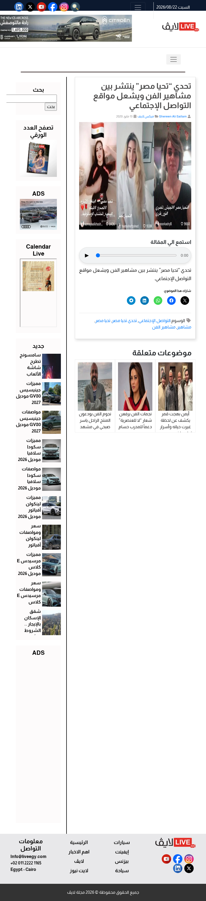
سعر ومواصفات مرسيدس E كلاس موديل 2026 (29, 595)
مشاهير (184, 327)
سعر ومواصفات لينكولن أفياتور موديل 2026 (29, 538)
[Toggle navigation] (137, 7)
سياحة (122, 870)
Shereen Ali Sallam (173, 116)
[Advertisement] (38, 738)
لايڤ (79, 861)
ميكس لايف (146, 116)
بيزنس (122, 861)
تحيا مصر (102, 320)
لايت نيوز (79, 870)
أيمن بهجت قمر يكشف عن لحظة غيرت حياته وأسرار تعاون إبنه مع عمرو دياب (175, 427)
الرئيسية (79, 842)
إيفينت (122, 851)
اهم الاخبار (79, 851)
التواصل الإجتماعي (154, 320)
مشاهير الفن (163, 327)
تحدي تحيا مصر (124, 320)
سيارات (122, 842)
